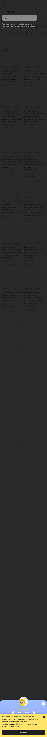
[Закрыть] (43, 704)
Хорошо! (23, 732)
